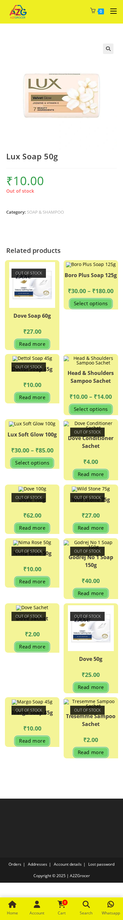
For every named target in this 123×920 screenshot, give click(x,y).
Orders (15, 864)
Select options (91, 303)
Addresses (37, 864)
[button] (108, 49)
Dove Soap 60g (32, 315)
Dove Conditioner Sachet (90, 442)
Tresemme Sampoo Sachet (90, 720)
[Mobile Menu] (111, 11)
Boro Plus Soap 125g (91, 275)
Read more (32, 344)
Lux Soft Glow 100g (32, 434)
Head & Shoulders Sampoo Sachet (91, 376)
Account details (68, 864)
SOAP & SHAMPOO (45, 212)
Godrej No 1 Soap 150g (91, 561)
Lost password (101, 864)
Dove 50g (90, 659)
